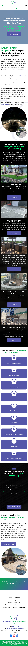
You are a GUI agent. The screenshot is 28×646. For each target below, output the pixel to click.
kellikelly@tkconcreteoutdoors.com (15, 628)
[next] (25, 490)
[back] (3, 490)
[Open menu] (25, 5)
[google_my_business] (17, 635)
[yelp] (14, 635)
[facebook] (11, 635)
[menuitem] (9, 595)
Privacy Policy (15, 644)
